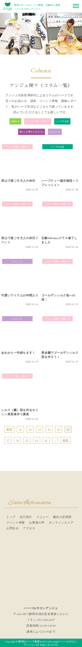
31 (20, 429)
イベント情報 (15, 522)
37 (7, 440)
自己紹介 (26, 517)
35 (58, 429)
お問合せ (12, 528)
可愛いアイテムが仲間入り (19, 295)
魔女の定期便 (62, 517)
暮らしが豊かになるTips (32, 131)
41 (46, 440)
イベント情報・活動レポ (38, 121)
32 (30, 429)
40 (36, 440)
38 (17, 440)
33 (39, 429)
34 (49, 429)
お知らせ (15, 121)
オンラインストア (61, 522)
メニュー (42, 517)
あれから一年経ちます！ (18, 352)
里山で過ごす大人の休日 (18, 180)
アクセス (29, 528)
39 (27, 440)
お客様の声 (37, 522)
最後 (65, 440)
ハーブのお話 (62, 121)
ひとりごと (55, 131)
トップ (11, 517)
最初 (9, 429)
